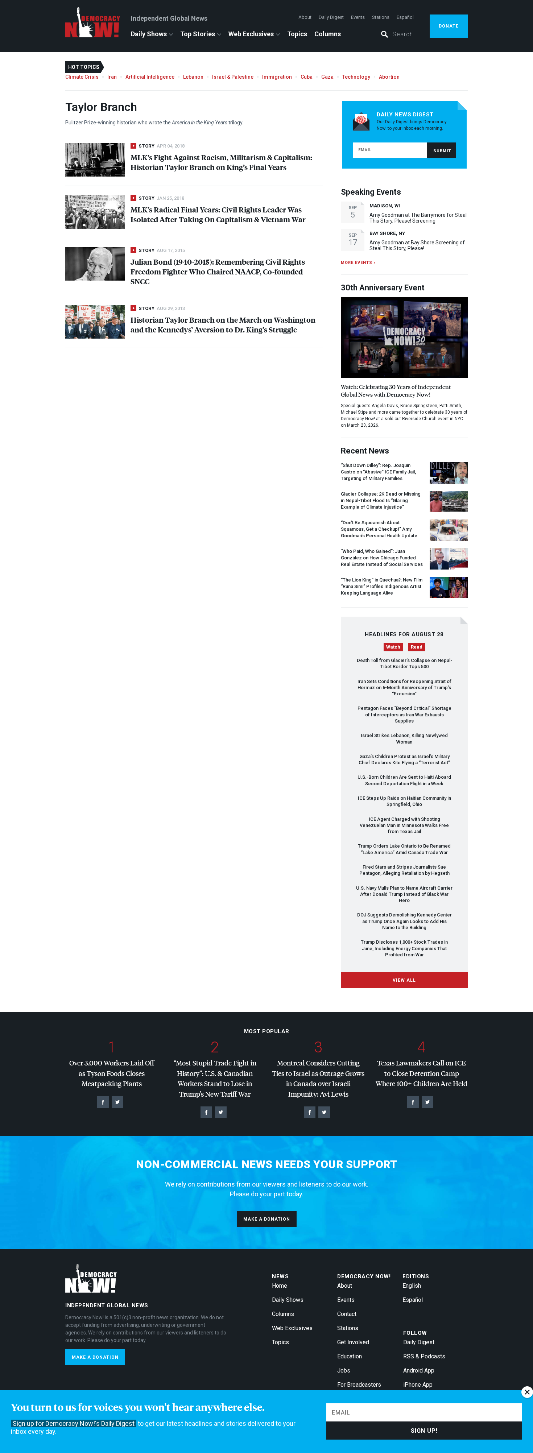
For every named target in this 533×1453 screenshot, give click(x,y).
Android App (418, 1370)
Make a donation (266, 1219)
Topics (297, 34)
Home (279, 1285)
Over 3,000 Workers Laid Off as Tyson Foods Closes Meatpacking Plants (111, 1073)
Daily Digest (331, 17)
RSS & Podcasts (424, 1356)
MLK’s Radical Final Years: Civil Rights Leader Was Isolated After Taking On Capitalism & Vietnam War (218, 214)
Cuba (307, 77)
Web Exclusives (251, 34)
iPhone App (418, 1384)
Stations (380, 17)
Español (405, 17)
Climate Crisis (82, 77)
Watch (393, 647)
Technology (356, 77)
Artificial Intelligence (149, 77)
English (411, 1285)
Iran (112, 77)
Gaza (327, 77)
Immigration (277, 77)
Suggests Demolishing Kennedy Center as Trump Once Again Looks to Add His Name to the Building (404, 921)
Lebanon (193, 77)
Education (349, 1356)
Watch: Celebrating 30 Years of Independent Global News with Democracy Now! (396, 390)
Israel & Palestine (232, 77)
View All (404, 980)
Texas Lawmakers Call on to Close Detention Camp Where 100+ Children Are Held (421, 1073)
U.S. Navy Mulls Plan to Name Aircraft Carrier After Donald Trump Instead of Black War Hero (404, 894)
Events (358, 17)
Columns (327, 34)
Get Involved (353, 1342)
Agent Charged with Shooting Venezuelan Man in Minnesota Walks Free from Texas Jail (404, 825)
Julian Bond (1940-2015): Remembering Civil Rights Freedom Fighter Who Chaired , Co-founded (218, 271)
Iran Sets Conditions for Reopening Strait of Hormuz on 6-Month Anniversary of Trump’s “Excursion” (404, 688)
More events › (358, 262)
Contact (346, 1314)
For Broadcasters (359, 1384)
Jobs (343, 1370)
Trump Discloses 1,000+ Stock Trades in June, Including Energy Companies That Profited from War (404, 948)
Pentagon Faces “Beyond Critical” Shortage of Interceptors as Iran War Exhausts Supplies (404, 714)
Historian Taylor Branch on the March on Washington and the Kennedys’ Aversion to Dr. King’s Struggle (223, 324)
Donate (449, 26)
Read (416, 647)
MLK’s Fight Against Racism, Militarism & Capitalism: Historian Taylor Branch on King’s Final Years (221, 162)
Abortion (389, 77)
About (304, 17)
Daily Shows (149, 34)
